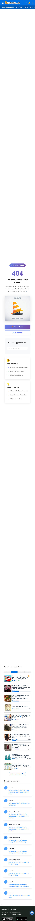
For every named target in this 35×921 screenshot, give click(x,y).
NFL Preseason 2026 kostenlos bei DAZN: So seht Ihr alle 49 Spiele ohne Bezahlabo (18, 816)
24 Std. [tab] (14, 672)
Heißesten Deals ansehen (17, 773)
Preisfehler (19, 7)
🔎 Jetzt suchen (18, 332)
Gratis (26, 7)
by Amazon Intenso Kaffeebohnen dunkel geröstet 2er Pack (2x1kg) (18, 841)
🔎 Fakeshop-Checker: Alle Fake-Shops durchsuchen (19, 804)
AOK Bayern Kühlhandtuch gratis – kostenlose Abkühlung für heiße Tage (19, 885)
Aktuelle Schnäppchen (8, 7)
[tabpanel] (17, 722)
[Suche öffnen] (26, 2)
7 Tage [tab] (27, 672)
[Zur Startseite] (14, 3)
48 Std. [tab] (21, 672)
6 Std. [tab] (7, 672)
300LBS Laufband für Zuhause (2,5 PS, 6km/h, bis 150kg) (19, 863)
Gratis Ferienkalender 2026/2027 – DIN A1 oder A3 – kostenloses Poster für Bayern (19, 792)
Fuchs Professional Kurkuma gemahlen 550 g (19, 896)
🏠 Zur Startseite (17, 327)
